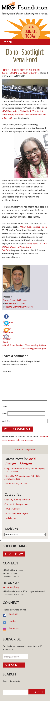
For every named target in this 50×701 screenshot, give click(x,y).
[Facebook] (6, 316)
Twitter (12, 621)
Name (5, 406)
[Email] (6, 330)
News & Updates (12, 508)
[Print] (6, 336)
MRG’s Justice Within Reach (33, 226)
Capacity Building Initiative (17, 499)
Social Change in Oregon (23, 73)
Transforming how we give (34, 348)
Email (4, 413)
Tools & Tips (10, 517)
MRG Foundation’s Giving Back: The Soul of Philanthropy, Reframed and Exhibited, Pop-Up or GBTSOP (24, 114)
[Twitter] (6, 323)
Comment (7, 371)
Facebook (13, 614)
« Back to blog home (25, 449)
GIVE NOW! (14, 554)
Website (6, 421)
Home (6, 70)
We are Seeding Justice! (15, 483)
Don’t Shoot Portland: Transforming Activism (24, 345)
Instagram (13, 628)
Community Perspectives (16, 504)
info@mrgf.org (11, 587)
